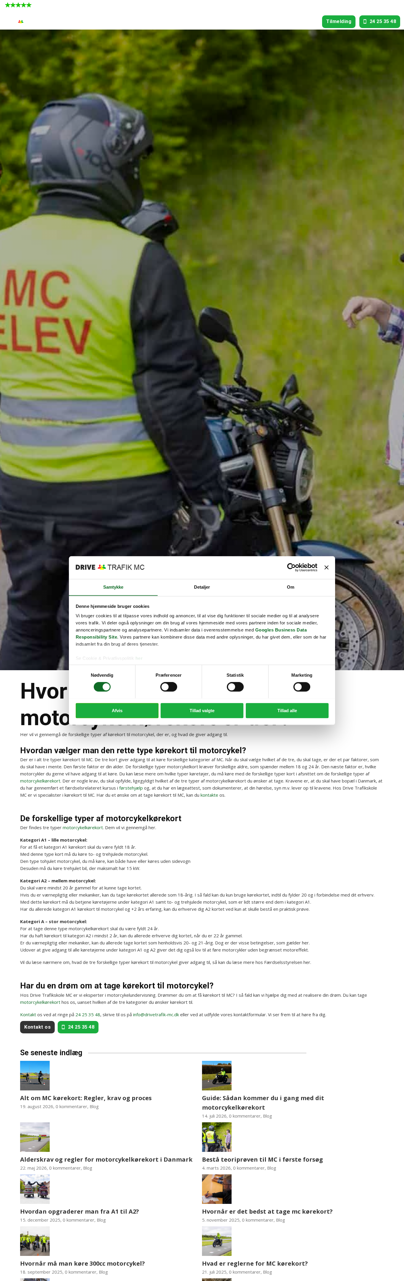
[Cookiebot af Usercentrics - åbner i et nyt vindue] (291, 567)
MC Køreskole (133, 21)
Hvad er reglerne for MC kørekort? (255, 1263)
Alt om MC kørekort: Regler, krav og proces (86, 1098)
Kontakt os (37, 1027)
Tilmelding (338, 21)
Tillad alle (287, 710)
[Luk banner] (326, 567)
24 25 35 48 (383, 21)
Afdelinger (96, 22)
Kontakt (28, 1014)
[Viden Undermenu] (315, 22)
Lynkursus (162, 22)
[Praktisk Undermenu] (289, 22)
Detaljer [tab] (202, 587)
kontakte (209, 795)
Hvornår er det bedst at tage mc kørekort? (267, 1211)
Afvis (117, 710)
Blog (94, 1106)
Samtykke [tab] (113, 587)
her (139, 658)
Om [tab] (290, 587)
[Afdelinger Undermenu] (112, 22)
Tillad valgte (202, 710)
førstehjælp (131, 788)
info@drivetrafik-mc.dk (156, 1014)
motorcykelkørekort (40, 781)
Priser (253, 22)
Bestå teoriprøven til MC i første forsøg (262, 1159)
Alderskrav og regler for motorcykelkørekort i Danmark (106, 1159)
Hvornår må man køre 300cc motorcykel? (82, 1263)
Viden (305, 22)
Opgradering (195, 22)
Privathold (228, 22)
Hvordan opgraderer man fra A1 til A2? (79, 1211)
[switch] (168, 686)
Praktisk (276, 22)
